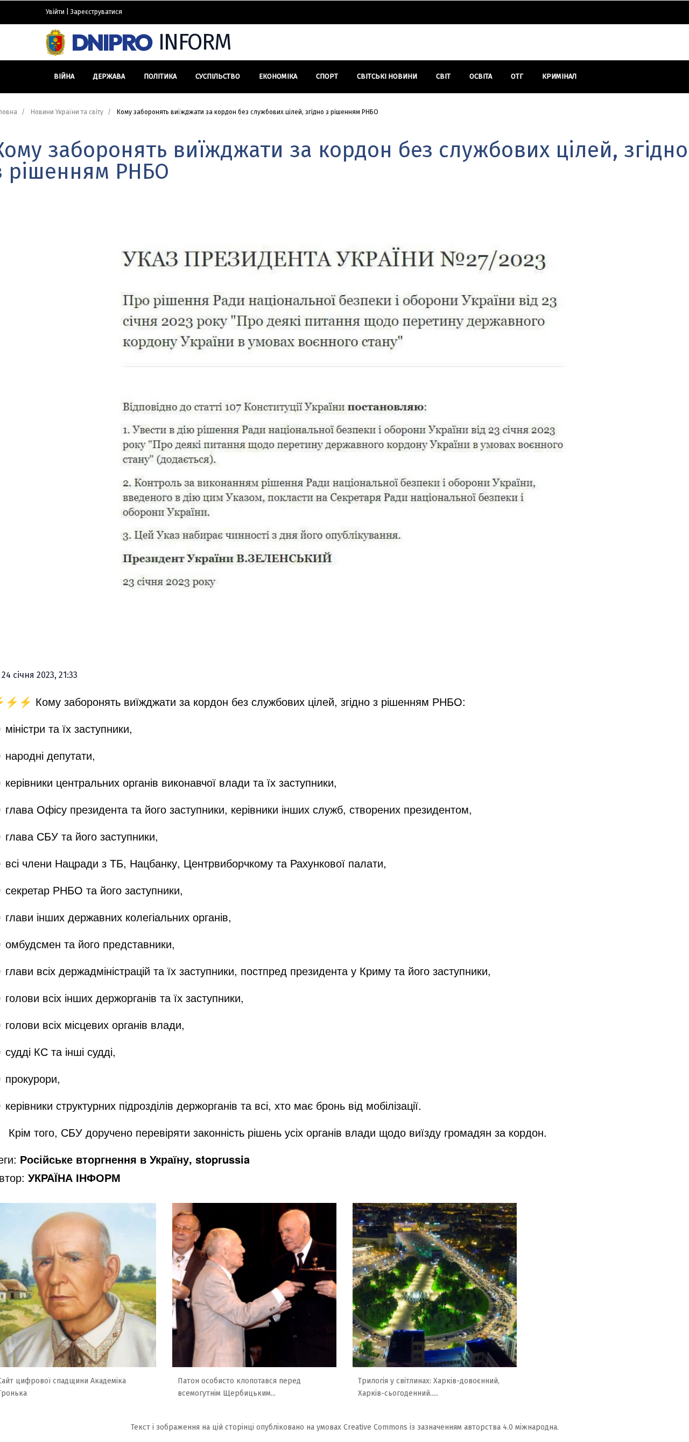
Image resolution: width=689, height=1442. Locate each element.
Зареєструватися (96, 12)
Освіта (480, 76)
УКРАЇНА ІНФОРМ (74, 1177)
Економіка (278, 76)
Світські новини (387, 76)
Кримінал (559, 76)
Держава (109, 76)
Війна (64, 76)
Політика (160, 76)
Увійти (55, 12)
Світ (443, 76)
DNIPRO (151, 42)
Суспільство (217, 76)
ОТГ (517, 76)
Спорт (327, 76)
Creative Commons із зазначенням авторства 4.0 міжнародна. (451, 1427)
